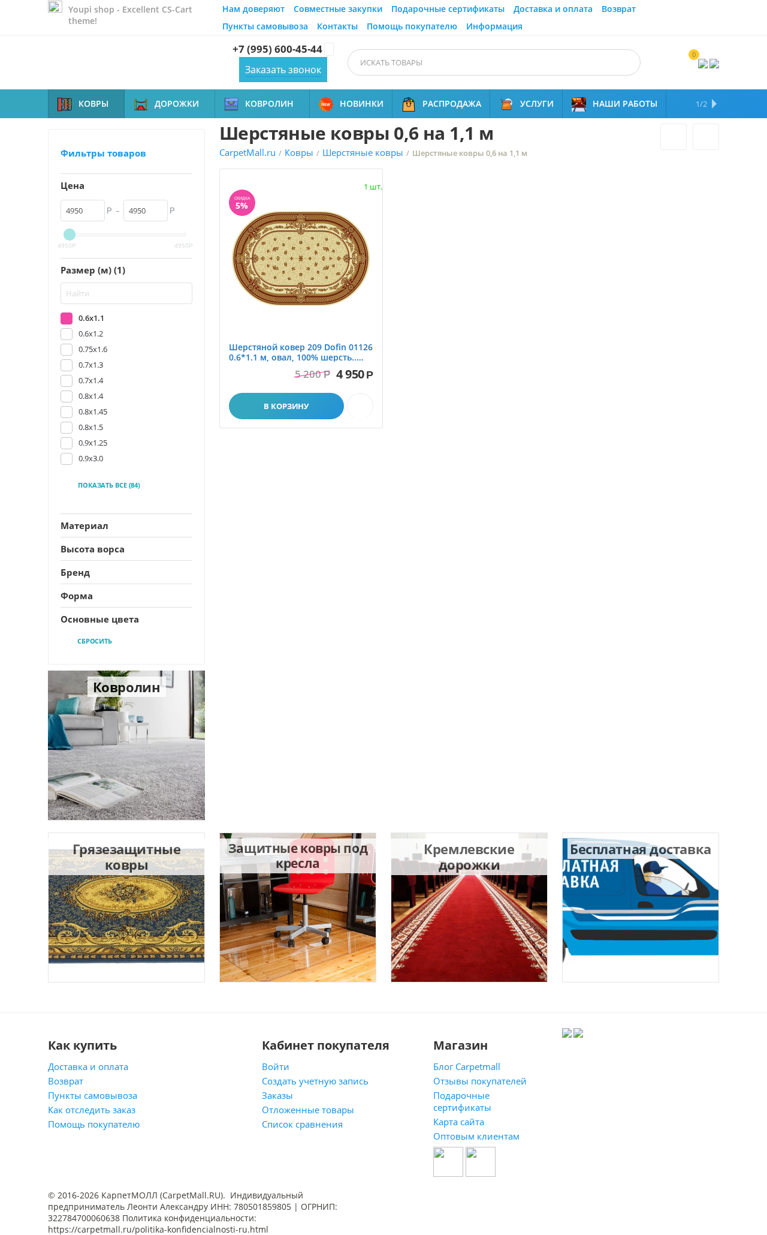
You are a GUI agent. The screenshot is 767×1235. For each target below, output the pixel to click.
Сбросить (94, 640)
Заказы (277, 1095)
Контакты (337, 26)
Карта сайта (458, 1122)
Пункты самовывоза (265, 26)
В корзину (286, 406)
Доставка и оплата (553, 8)
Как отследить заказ (91, 1110)
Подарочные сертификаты (448, 8)
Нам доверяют (253, 8)
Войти (275, 1066)
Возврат (619, 8)
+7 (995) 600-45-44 (277, 49)
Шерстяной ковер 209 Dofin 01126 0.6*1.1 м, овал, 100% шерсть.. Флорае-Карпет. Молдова (301, 352)
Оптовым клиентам (476, 1136)
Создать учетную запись (315, 1081)
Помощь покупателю (412, 26)
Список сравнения (302, 1124)
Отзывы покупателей (480, 1081)
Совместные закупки (338, 8)
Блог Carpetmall (466, 1066)
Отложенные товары (308, 1110)
